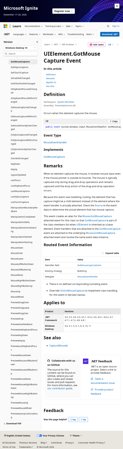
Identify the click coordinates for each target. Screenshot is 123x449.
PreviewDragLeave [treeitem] (20, 307)
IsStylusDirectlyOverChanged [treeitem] (23, 151)
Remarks (50, 78)
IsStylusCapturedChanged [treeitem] (24, 134)
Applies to (51, 82)
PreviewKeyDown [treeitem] (19, 335)
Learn (47, 44)
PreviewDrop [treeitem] (17, 318)
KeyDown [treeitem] (15, 163)
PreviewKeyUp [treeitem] (18, 340)
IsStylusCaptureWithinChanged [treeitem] (24, 142)
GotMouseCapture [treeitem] (20, 61)
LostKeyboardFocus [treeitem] (20, 185)
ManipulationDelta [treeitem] (20, 222)
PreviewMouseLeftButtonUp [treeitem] (24, 371)
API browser (68, 44)
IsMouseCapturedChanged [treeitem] (24, 109)
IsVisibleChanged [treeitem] (19, 158)
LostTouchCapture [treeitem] (20, 202)
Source (99, 205)
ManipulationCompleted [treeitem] (23, 216)
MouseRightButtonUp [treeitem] (22, 285)
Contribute (56, 442)
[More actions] (118, 44)
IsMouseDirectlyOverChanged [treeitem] (24, 127)
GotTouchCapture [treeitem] (19, 72)
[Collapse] (37, 42)
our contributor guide (59, 388)
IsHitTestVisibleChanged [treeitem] (23, 83)
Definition (51, 74)
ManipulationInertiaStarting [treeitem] (23, 229)
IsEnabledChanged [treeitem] (20, 78)
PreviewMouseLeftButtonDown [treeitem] (24, 362)
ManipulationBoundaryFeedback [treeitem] (24, 209)
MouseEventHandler (55, 142)
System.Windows (65, 101)
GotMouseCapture (54, 156)
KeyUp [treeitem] (14, 169)
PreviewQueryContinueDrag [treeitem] (24, 415)
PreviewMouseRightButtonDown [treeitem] (24, 386)
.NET (56, 44)
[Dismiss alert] (117, 6)
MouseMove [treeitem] (17, 275)
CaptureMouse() (58, 345)
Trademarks (25, 447)
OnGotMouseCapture (72, 290)
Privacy (68, 442)
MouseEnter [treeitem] (17, 253)
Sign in (115, 26)
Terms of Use (8, 447)
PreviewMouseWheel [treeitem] (21, 408)
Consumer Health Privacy (90, 442)
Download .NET (110, 34)
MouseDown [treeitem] (17, 247)
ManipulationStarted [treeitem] (21, 236)
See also (50, 86)
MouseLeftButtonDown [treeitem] (22, 264)
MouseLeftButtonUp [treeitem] (21, 269)
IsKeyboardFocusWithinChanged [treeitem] (24, 100)
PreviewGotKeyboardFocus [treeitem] (24, 329)
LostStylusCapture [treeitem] (20, 196)
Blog (43, 442)
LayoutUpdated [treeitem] (18, 174)
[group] (82, 127)
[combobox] (21, 48)
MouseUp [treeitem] (15, 291)
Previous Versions (28, 442)
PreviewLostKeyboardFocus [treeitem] (24, 348)
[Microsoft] (6, 26)
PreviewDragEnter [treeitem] (20, 302)
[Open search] (108, 26)
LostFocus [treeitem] (16, 180)
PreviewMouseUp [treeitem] (19, 402)
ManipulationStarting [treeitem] (21, 242)
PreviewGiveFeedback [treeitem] (21, 324)
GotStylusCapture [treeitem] (19, 67)
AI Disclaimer (9, 442)
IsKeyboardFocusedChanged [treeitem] (24, 91)
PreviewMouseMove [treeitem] (21, 378)
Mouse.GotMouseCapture (97, 216)
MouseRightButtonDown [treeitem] (23, 280)
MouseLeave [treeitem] (17, 258)
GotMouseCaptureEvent (89, 265)
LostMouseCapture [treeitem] (20, 191)
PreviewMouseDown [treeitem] (21, 355)
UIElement (82, 224)
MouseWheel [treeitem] (17, 296)
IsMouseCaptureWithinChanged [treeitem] (24, 118)
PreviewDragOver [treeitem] (19, 313)
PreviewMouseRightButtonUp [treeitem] (24, 395)
